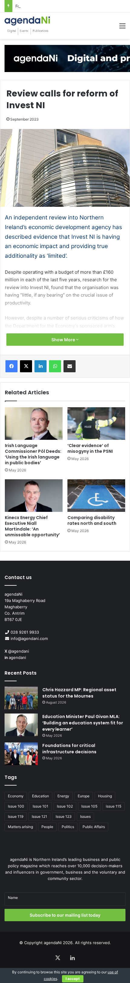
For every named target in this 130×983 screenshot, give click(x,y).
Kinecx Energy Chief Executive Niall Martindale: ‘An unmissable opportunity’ (32, 526)
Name (13, 897)
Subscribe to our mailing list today (65, 915)
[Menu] (122, 28)
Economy (16, 796)
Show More (63, 339)
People (47, 826)
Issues (85, 816)
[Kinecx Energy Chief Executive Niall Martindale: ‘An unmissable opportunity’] (34, 495)
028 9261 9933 (25, 632)
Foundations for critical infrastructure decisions (60, 6)
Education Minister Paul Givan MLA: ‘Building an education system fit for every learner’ (82, 723)
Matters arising (20, 826)
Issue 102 (65, 806)
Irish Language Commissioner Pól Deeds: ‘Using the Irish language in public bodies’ (33, 454)
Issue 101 (40, 806)
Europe (83, 796)
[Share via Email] (69, 366)
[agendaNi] (27, 26)
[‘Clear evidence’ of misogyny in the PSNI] (96, 423)
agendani (17, 657)
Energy (63, 796)
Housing (105, 796)
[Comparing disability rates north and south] (96, 495)
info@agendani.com (29, 638)
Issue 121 (39, 816)
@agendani (18, 651)
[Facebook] (11, 366)
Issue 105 (89, 806)
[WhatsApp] (55, 366)
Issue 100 (16, 806)
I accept (73, 978)
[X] (26, 366)
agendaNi (53, 942)
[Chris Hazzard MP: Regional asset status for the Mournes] (21, 698)
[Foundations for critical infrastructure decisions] (21, 753)
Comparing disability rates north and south (91, 520)
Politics (68, 826)
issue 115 (113, 806)
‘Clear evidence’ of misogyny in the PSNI (90, 448)
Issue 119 (15, 816)
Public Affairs (94, 826)
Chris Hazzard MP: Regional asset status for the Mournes (79, 693)
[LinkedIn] (40, 366)
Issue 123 (64, 816)
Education (40, 796)
